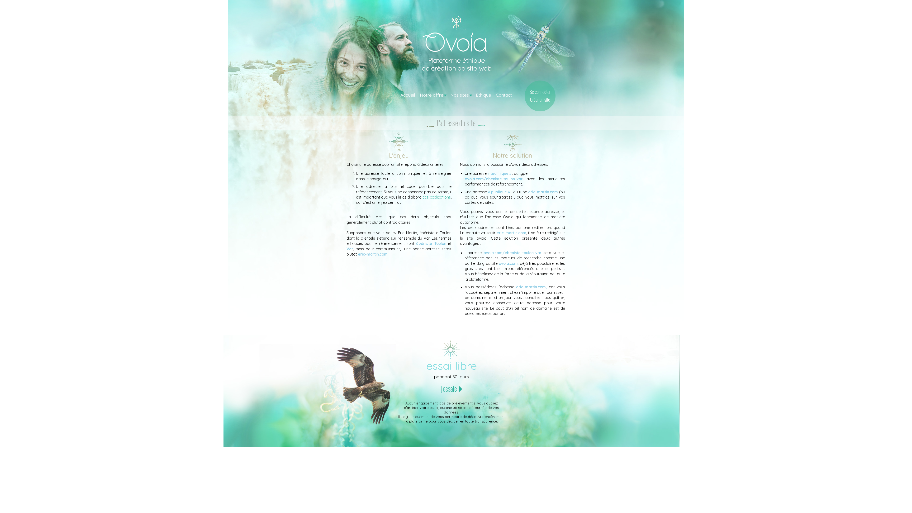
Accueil (407, 95)
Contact (504, 95)
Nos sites (460, 95)
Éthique (483, 95)
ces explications (437, 197)
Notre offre (431, 95)
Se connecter (540, 91)
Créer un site (540, 99)
